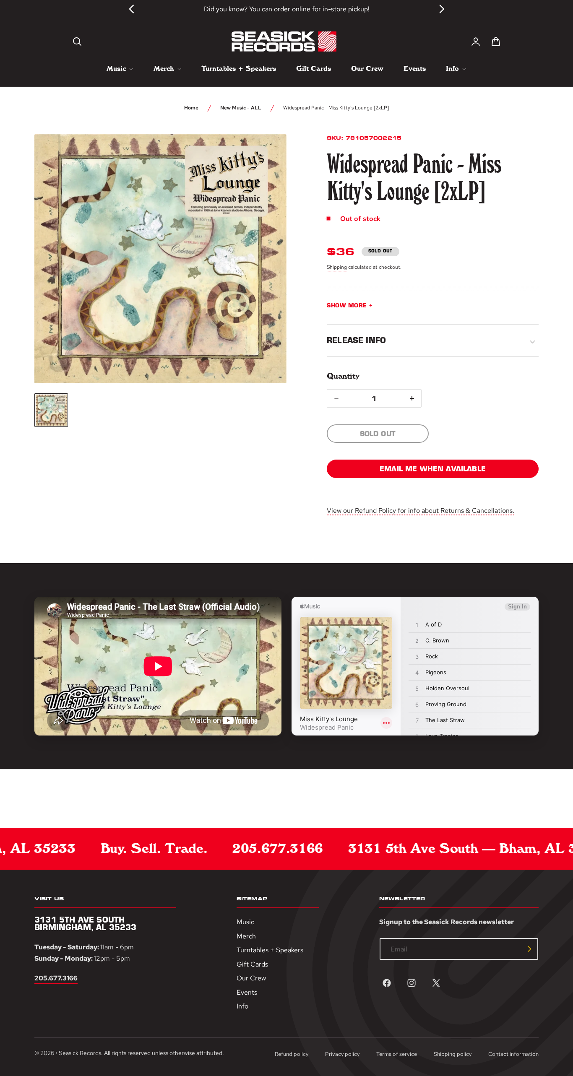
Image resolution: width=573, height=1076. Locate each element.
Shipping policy (452, 1054)
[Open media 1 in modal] (264, 156)
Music (245, 921)
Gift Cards (252, 964)
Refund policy (291, 1054)
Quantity (343, 376)
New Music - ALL (240, 107)
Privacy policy (342, 1054)
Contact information (513, 1054)
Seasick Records (80, 1053)
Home (191, 107)
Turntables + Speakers (270, 950)
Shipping (337, 267)
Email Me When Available (433, 469)
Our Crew (251, 978)
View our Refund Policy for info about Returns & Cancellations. (420, 510)
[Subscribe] (529, 949)
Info (242, 1006)
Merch (246, 935)
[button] (77, 41)
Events (247, 992)
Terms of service (396, 1054)
